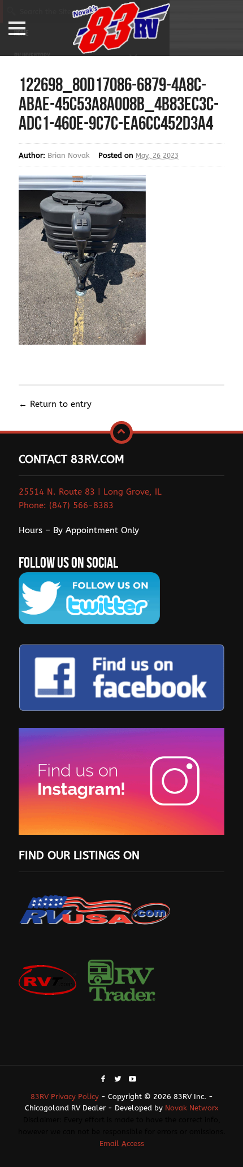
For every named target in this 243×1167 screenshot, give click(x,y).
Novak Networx (192, 1108)
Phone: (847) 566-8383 (66, 505)
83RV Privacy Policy (65, 1096)
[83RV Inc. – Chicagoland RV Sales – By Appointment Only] (121, 29)
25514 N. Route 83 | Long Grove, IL (90, 492)
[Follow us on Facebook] (103, 1079)
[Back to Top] (121, 432)
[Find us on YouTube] (132, 1079)
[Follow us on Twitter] (118, 1079)
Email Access (121, 1143)
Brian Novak (68, 155)
